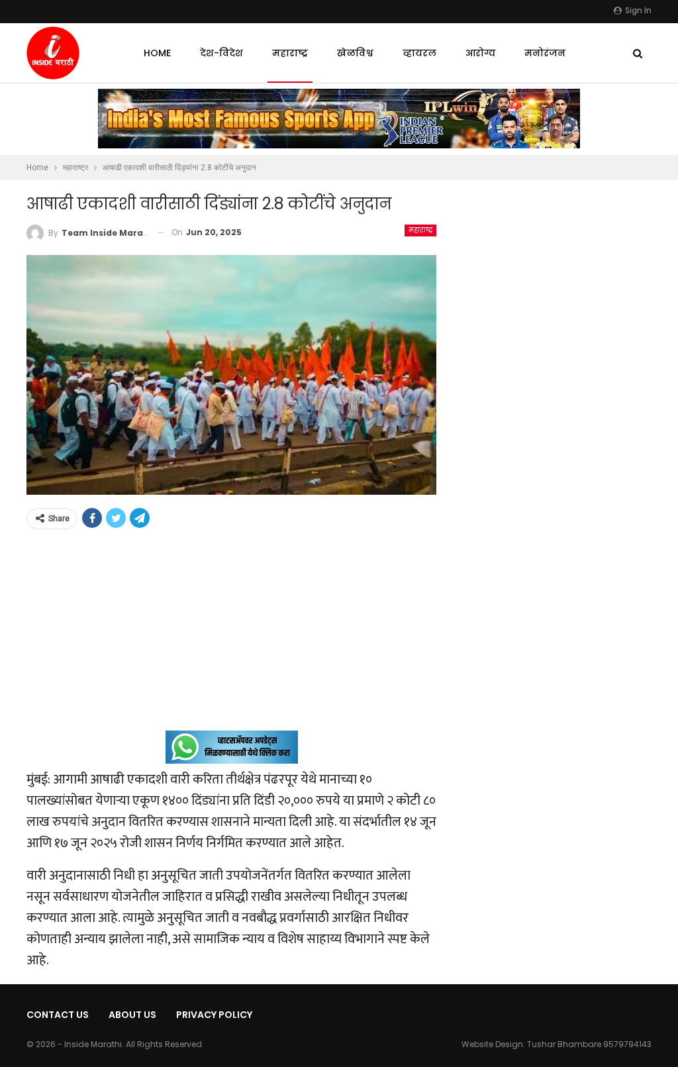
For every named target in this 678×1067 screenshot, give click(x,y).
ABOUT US (132, 1014)
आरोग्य (480, 53)
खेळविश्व (355, 53)
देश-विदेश (221, 53)
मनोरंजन (544, 53)
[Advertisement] (231, 638)
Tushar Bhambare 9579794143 (589, 1044)
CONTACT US (57, 1014)
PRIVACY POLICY (214, 1014)
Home (157, 53)
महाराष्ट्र (290, 53)
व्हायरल (419, 53)
